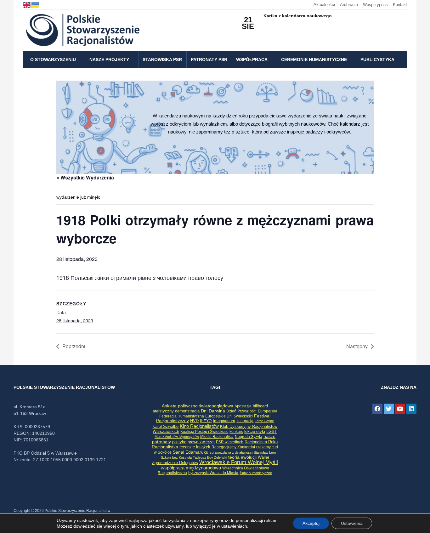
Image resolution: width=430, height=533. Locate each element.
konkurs (236, 431)
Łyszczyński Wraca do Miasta (213, 473)
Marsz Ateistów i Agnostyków (177, 437)
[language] (27, 4)
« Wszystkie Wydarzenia (85, 177)
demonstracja (187, 411)
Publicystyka (377, 59)
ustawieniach (234, 526)
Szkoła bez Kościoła (176, 457)
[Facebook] (377, 409)
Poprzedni (73, 346)
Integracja (244, 421)
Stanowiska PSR (162, 59)
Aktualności (324, 4)
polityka (179, 442)
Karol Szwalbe (165, 426)
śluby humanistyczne (256, 473)
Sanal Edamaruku (190, 452)
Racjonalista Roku (261, 441)
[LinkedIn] (411, 409)
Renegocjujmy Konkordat (233, 447)
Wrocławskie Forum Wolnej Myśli (238, 462)
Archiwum (349, 4)
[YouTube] (400, 409)
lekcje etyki (254, 431)
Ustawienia (352, 523)
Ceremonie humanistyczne (314, 59)
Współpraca (252, 59)
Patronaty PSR (209, 59)
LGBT (271, 431)
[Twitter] (389, 409)
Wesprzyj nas (375, 4)
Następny (357, 346)
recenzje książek (194, 447)
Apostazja (243, 406)
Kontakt (400, 4)
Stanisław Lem (265, 452)
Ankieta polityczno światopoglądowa (197, 405)
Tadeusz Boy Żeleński (210, 457)
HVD (194, 420)
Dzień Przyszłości (241, 411)
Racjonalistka (165, 446)
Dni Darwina (213, 411)
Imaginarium (224, 420)
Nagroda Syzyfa (248, 436)
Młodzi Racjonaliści (217, 436)
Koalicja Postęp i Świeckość (204, 431)
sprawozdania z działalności (231, 452)
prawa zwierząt (201, 442)
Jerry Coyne (264, 421)
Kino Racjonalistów (199, 426)
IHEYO (206, 421)
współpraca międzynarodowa (191, 467)
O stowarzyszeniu (53, 59)
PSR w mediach (229, 442)
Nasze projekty (109, 59)
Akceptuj (311, 523)
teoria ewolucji (242, 457)
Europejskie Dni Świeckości (229, 416)
